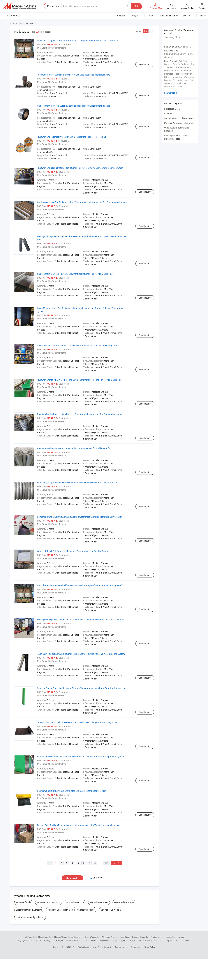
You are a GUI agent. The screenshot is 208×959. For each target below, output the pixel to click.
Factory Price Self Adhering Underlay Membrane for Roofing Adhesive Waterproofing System (80, 756)
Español (37, 940)
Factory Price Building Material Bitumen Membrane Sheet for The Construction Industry (78, 825)
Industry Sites (123, 937)
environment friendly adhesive (30, 917)
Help (150, 15)
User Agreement (121, 947)
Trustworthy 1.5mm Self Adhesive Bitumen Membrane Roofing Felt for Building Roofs (77, 722)
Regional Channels (140, 937)
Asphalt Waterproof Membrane (179, 118)
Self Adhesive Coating (84, 909)
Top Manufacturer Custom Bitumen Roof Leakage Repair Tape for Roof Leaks (73, 74)
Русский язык (72, 940)
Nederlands (105, 940)
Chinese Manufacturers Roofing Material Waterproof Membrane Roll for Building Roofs (78, 345)
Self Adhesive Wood (110, 909)
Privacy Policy (149, 947)
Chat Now (97, 877)
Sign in (202, 8)
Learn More (171, 92)
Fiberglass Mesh (172, 108)
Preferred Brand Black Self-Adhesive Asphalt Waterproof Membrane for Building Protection (79, 516)
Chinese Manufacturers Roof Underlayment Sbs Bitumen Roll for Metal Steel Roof (75, 273)
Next (116, 863)
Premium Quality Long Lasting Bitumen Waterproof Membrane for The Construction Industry (80, 414)
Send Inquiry (145, 64)
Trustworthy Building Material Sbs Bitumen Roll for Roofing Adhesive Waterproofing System (80, 167)
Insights (181, 937)
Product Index (156, 937)
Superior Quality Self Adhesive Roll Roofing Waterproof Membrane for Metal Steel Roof (77, 40)
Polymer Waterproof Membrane (179, 122)
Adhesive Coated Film (58, 909)
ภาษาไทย (149, 940)
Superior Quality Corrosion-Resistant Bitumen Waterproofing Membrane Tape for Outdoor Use (81, 688)
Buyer (135, 15)
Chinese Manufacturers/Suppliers (67, 937)
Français (59, 940)
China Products (44, 937)
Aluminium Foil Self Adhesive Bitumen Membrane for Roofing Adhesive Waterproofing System (81, 653)
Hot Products (29, 937)
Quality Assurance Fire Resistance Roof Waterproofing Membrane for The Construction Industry (82, 202)
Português (48, 940)
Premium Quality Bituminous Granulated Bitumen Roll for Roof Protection (71, 790)
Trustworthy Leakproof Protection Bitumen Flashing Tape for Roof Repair (71, 136)
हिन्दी (140, 940)
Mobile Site (170, 937)
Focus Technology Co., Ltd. (84, 947)
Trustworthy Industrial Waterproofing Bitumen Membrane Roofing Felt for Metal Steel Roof (79, 379)
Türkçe (158, 940)
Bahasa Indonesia (183, 940)
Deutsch (93, 940)
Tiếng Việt (169, 940)
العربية (115, 940)
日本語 (132, 940)
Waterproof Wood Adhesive (29, 909)
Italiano (84, 940)
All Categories (13, 15)
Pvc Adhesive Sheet (99, 902)
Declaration (135, 947)
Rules (203, 15)
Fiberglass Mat (171, 113)
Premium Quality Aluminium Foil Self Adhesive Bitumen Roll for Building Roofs (73, 448)
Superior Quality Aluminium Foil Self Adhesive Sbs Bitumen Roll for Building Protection (77, 482)
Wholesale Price (108, 937)
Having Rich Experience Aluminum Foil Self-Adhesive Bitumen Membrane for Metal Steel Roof (80, 619)
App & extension (167, 15)
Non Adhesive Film (75, 902)
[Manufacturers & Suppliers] (19, 6)
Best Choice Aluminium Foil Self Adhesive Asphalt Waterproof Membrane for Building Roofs (80, 585)
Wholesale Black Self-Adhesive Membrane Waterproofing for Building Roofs (72, 551)
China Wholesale (92, 937)
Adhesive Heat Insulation (48, 902)
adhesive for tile (23, 902)
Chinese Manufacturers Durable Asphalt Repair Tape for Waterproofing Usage (73, 105)
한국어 (124, 940)
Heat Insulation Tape (124, 902)
